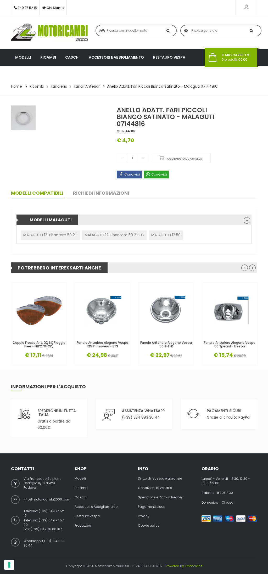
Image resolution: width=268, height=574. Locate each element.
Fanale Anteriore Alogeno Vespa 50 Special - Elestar (229, 344)
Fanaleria (59, 86)
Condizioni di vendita (155, 488)
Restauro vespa (169, 57)
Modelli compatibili (37, 193)
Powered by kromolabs (184, 566)
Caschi (72, 57)
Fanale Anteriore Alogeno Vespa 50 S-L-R (166, 344)
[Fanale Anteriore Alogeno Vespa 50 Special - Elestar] (229, 310)
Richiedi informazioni (101, 193)
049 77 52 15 (27, 7)
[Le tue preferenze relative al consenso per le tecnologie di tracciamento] (9, 565)
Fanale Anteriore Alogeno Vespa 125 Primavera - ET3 (102, 344)
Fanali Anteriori (87, 86)
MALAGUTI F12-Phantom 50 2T (50, 235)
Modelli (23, 57)
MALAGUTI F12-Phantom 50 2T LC (114, 235)
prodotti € (235, 57)
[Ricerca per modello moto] (167, 30)
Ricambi (48, 57)
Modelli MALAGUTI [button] (51, 220)
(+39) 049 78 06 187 (46, 529)
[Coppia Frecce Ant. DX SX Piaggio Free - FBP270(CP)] (39, 310)
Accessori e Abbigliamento (116, 57)
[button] (247, 220)
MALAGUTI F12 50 (166, 235)
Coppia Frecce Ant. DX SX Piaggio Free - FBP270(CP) (39, 344)
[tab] (134, 220)
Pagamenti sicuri (151, 507)
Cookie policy (148, 526)
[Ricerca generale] (250, 30)
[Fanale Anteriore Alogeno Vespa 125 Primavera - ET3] (102, 310)
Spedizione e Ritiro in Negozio (161, 497)
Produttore (28, 73)
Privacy (143, 516)
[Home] (49, 32)
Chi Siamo (55, 7)
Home (16, 86)
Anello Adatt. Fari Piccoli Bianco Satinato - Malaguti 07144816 (162, 86)
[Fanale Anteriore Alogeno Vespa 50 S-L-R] (166, 310)
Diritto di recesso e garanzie (160, 478)
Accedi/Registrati (246, 7)
